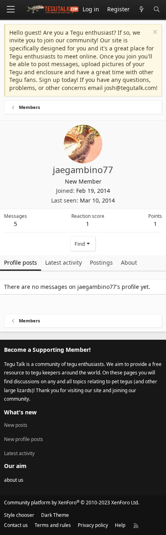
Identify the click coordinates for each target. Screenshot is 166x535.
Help (120, 525)
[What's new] (141, 9)
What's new (20, 412)
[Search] (156, 9)
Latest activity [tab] (63, 262)
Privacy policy (93, 525)
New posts (15, 425)
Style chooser (19, 515)
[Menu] (10, 9)
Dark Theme (55, 515)
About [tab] (129, 262)
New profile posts (23, 439)
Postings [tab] (101, 262)
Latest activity (19, 453)
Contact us (16, 525)
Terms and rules (53, 525)
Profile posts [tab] (20, 262)
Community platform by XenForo (71, 502)
